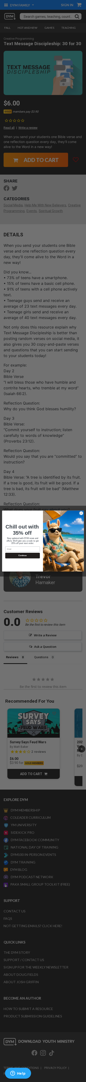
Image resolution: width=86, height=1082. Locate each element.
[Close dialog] (81, 513)
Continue (22, 555)
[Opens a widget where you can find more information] (18, 1074)
